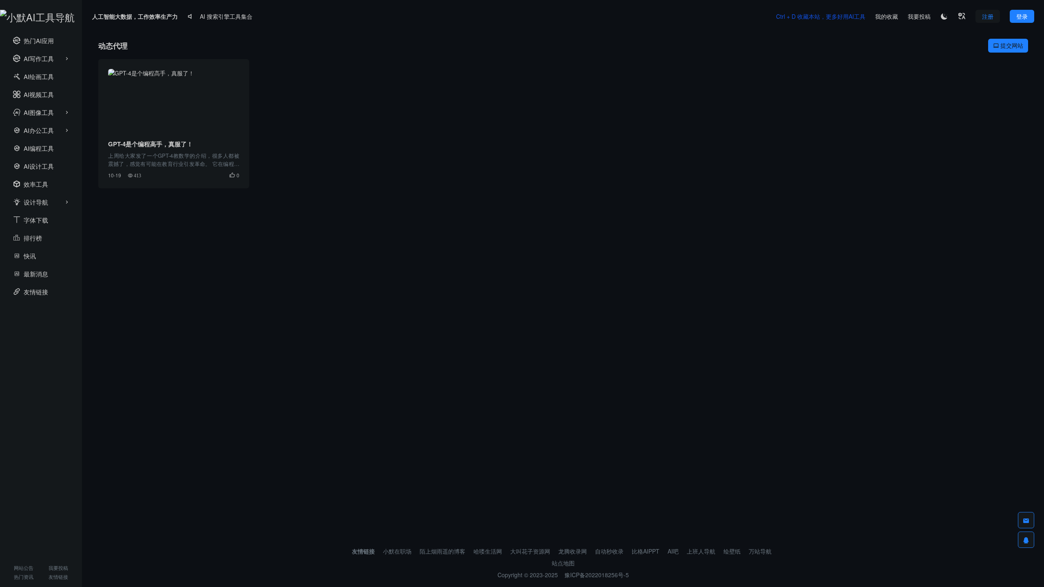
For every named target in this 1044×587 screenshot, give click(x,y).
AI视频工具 (33, 94)
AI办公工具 (33, 130)
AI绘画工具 (33, 76)
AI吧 (673, 551)
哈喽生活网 (487, 551)
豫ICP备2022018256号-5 (596, 575)
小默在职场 (397, 551)
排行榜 (27, 238)
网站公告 (23, 567)
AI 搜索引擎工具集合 (226, 16)
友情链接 (30, 291)
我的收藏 (886, 16)
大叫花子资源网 (530, 551)
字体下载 (30, 220)
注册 (987, 16)
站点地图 (563, 563)
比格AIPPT (645, 551)
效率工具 (30, 184)
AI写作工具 (33, 58)
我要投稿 (58, 567)
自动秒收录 (609, 551)
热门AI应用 (33, 40)
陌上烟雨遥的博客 (442, 551)
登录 (1022, 16)
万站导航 (760, 551)
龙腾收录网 (572, 551)
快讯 (24, 256)
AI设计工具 (33, 166)
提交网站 (1008, 45)
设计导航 (30, 202)
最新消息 (30, 273)
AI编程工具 (33, 148)
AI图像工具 (33, 112)
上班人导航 (701, 551)
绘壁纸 (732, 551)
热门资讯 (23, 576)
